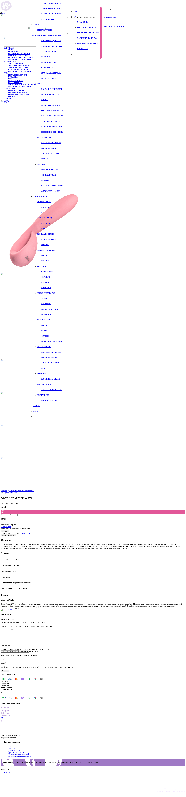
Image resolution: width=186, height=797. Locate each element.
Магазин (4, 491)
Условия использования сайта (19, 754)
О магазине (12, 748)
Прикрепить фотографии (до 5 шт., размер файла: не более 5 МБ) (25, 649)
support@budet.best (6, 776)
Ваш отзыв (5, 646)
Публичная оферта (179, 791)
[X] (2, 718)
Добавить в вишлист (8, 535)
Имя (3, 659)
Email (3, 663)
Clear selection (6, 527)
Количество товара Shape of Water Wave (15, 529)
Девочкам (11, 491)
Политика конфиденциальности (20, 756)
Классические (29, 491)
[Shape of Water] (9, 493)
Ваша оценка (6, 630)
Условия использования (162, 791)
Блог (10, 746)
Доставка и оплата (15, 750)
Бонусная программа (16, 752)
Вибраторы (19, 491)
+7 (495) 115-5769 (5, 772)
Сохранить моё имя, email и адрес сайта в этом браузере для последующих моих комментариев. (38, 667)
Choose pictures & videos (10, 651)
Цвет (3, 515)
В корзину (5, 531)
